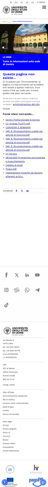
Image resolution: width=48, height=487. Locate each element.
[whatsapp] (27, 292)
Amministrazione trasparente (15, 396)
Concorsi (6, 436)
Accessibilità (8, 447)
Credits (6, 410)
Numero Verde (9, 376)
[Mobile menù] (44, 7)
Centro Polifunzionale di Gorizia (23, 119)
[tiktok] (6, 307)
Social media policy (11, 451)
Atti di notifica (9, 400)
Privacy (6, 425)
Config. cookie (9, 385)
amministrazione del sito (26, 104)
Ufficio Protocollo (10, 372)
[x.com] (16, 277)
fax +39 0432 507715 (11, 351)
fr (27, 2)
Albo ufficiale (8, 392)
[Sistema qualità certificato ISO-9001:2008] (10, 470)
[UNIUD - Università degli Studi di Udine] (15, 10)
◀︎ (3, 47)
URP (4, 365)
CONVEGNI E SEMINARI (18, 127)
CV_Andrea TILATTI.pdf (18, 123)
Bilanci (5, 440)
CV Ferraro (11, 153)
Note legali (7, 422)
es (22, 2)
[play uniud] (16, 292)
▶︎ (45, 47)
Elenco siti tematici (11, 414)
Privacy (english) (9, 429)
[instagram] (6, 292)
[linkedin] (27, 277)
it (11, 2)
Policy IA (6, 432)
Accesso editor (9, 443)
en (16, 2)
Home (4, 21)
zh (32, 2)
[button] (4, 482)
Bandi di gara (8, 407)
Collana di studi (14, 165)
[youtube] (37, 277)
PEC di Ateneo (9, 368)
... (9, 22)
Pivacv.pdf (11, 169)
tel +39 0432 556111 (11, 347)
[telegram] (37, 292)
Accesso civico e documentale (15, 403)
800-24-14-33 (8, 379)
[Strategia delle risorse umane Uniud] (36, 470)
